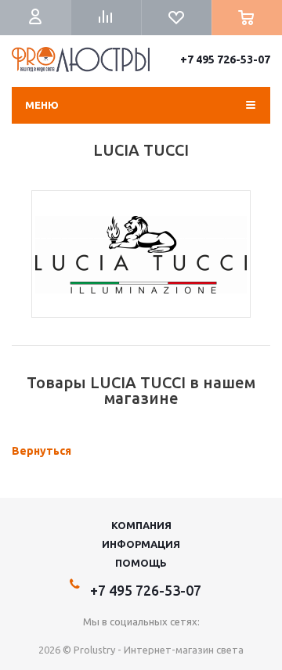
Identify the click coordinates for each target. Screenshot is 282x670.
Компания (141, 525)
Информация (141, 544)
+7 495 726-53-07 (225, 59)
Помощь (141, 562)
